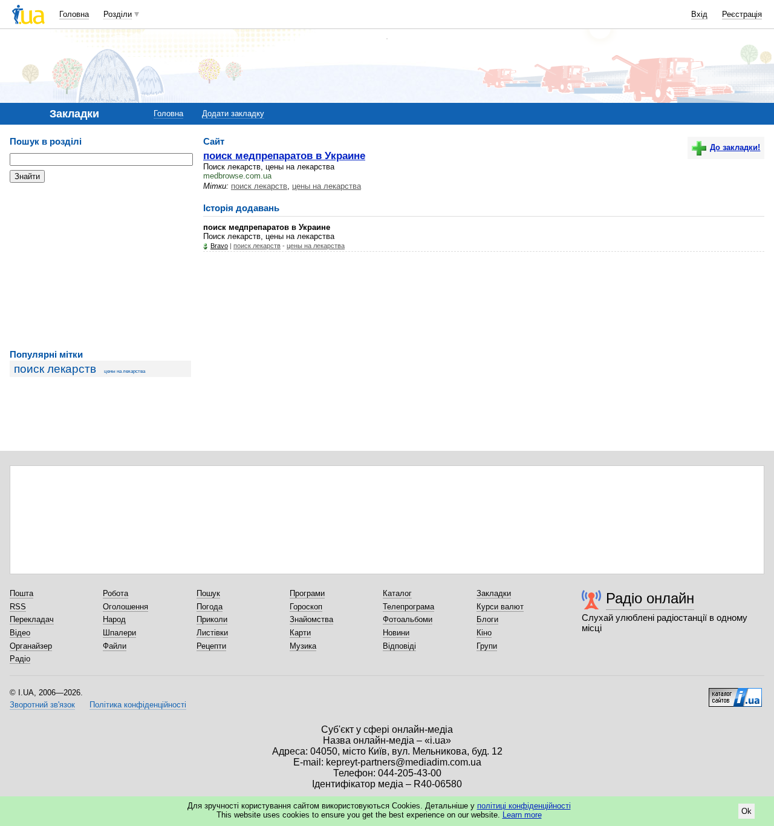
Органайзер (31, 646)
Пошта (21, 593)
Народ (114, 619)
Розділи (117, 14)
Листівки (212, 632)
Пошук (208, 593)
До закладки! (735, 147)
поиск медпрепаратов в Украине (284, 155)
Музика (303, 646)
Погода (210, 606)
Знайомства (311, 619)
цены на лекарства (124, 371)
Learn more (522, 814)
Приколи (212, 619)
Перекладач (32, 619)
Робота (115, 593)
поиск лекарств (55, 368)
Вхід (699, 14)
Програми (307, 593)
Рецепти (211, 646)
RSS (18, 606)
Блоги (487, 619)
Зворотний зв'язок (42, 704)
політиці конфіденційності (524, 805)
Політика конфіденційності (137, 704)
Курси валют (500, 606)
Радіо (20, 658)
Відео (20, 632)
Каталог (397, 593)
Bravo (219, 245)
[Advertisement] (100, 266)
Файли (114, 646)
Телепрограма (408, 606)
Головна (74, 14)
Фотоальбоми (407, 619)
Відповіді (399, 646)
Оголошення (125, 606)
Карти (300, 632)
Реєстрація (742, 14)
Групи (486, 646)
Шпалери (119, 632)
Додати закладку (233, 113)
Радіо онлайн (650, 598)
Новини (396, 632)
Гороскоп (306, 606)
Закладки (493, 593)
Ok (746, 811)
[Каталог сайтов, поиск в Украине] (735, 693)
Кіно (484, 632)
